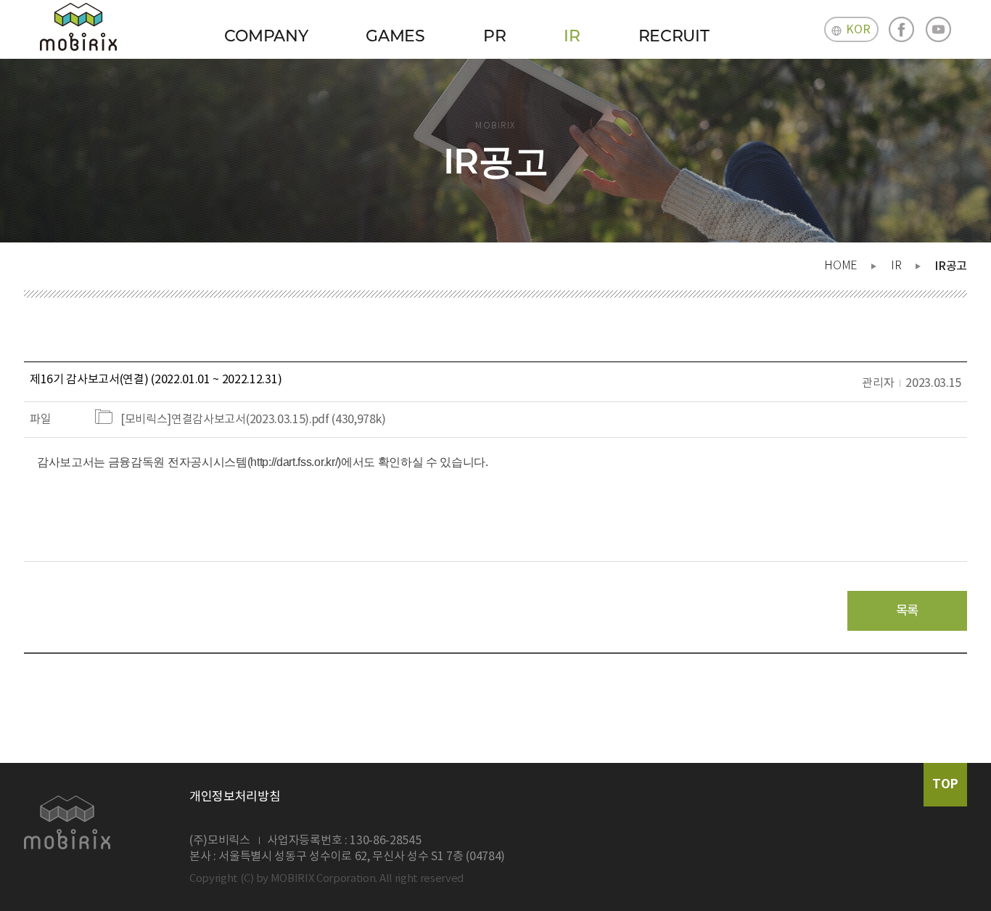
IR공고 (950, 266)
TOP (945, 784)
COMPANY (266, 36)
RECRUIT (674, 36)
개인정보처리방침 (234, 797)
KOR (858, 29)
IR (572, 36)
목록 (907, 611)
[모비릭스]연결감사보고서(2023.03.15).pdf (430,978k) (252, 419)
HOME (841, 266)
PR (494, 36)
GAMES (395, 36)
